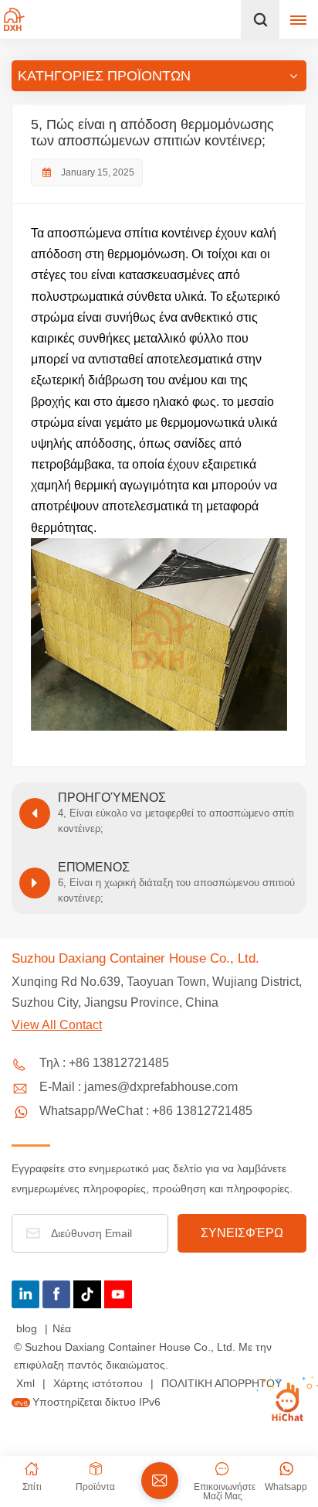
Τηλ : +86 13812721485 (104, 1062)
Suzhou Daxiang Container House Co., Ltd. (135, 958)
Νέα (61, 1328)
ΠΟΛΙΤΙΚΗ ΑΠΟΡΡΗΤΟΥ (221, 1383)
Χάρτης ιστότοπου (99, 1383)
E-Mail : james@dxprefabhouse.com (138, 1086)
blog (28, 1328)
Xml (25, 1383)
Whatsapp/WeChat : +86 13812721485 (145, 1110)
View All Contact (57, 1024)
